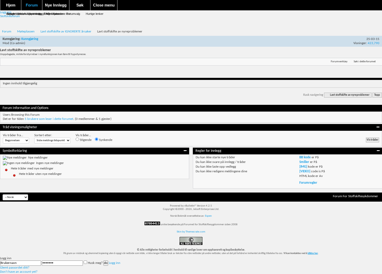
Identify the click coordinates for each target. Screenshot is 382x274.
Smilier (304, 162)
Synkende (105, 140)
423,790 (373, 43)
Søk (79, 5)
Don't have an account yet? (18, 271)
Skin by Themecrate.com (191, 231)
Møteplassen (26, 31)
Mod (6, 43)
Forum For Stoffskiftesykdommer (355, 196)
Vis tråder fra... (13, 135)
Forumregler (308, 182)
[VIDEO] (304, 171)
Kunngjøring (29, 39)
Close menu (104, 5)
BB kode (305, 157)
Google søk (13, 13)
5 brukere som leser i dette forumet (49, 119)
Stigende (85, 140)
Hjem (10, 5)
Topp (377, 95)
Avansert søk (32, 13)
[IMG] (303, 166)
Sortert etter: (43, 135)
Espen (208, 216)
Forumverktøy (339, 61)
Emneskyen (51, 13)
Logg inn (114, 263)
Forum (32, 5)
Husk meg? (95, 263)
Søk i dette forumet (365, 61)
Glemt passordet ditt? (14, 267)
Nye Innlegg (56, 5)
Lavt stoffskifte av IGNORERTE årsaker (66, 31)
